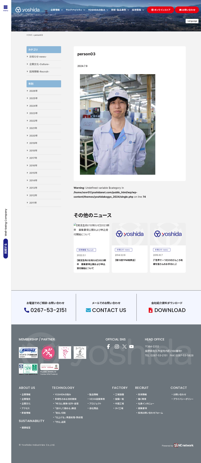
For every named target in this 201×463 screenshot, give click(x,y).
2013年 (33, 187)
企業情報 (26, 394)
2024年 (33, 105)
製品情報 (93, 394)
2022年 (33, 120)
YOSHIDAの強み (63, 394)
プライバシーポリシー (183, 399)
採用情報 (142, 394)
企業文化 (26, 403)
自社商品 (93, 408)
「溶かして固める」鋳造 (65, 408)
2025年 (33, 98)
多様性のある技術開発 (65, 399)
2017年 (33, 157)
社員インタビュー (146, 403)
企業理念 (26, 399)
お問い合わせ (179, 394)
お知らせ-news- (38, 56)
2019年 (33, 143)
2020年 (33, 135)
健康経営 (26, 427)
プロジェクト (95, 403)
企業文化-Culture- (39, 64)
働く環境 (142, 399)
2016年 (33, 165)
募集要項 (142, 408)
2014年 (33, 180)
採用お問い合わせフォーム (150, 412)
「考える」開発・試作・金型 (67, 403)
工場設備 (119, 394)
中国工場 (119, 403)
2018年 (33, 150)
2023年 (33, 113)
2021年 (33, 128)
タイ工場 (119, 408)
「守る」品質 (60, 422)
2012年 (33, 195)
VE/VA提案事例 (97, 399)
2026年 (33, 90)
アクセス (26, 408)
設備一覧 (119, 399)
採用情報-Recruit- (39, 71)
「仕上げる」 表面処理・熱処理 (69, 417)
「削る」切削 (60, 412)
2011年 (33, 202)
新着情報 (26, 412)
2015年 (33, 172)
